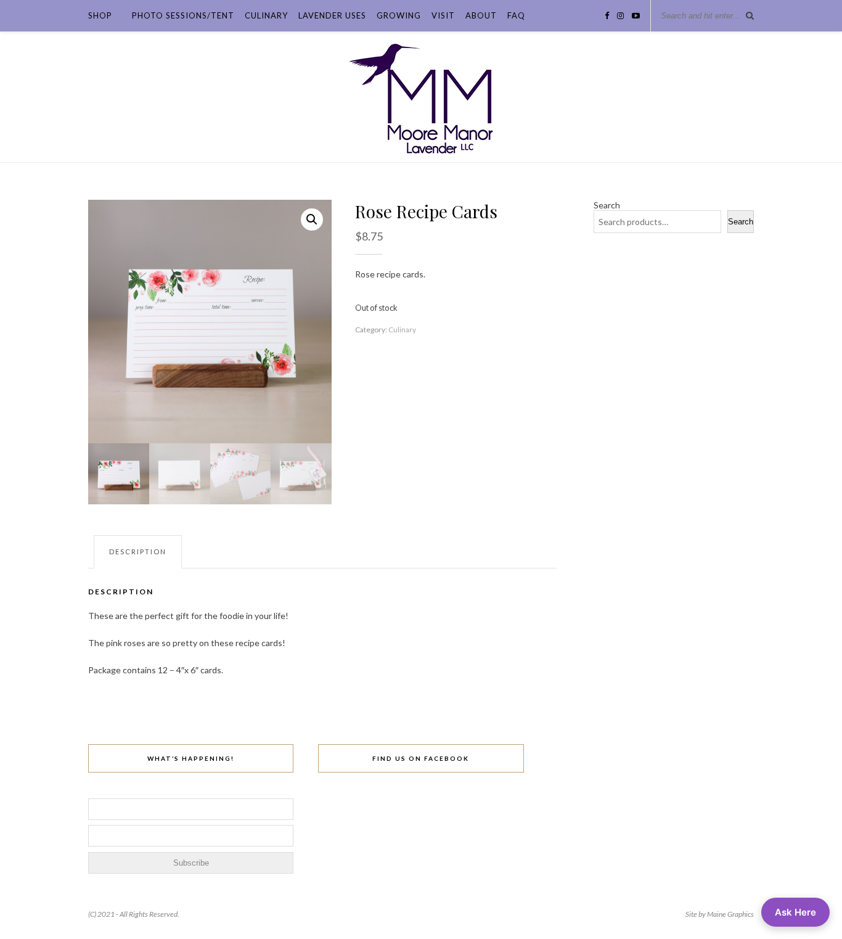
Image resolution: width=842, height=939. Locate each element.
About (481, 15)
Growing (399, 15)
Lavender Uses (332, 15)
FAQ (516, 15)
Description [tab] (137, 551)
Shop (100, 15)
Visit (443, 15)
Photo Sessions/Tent (183, 15)
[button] (312, 219)
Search (607, 205)
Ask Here (795, 912)
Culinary (266, 15)
